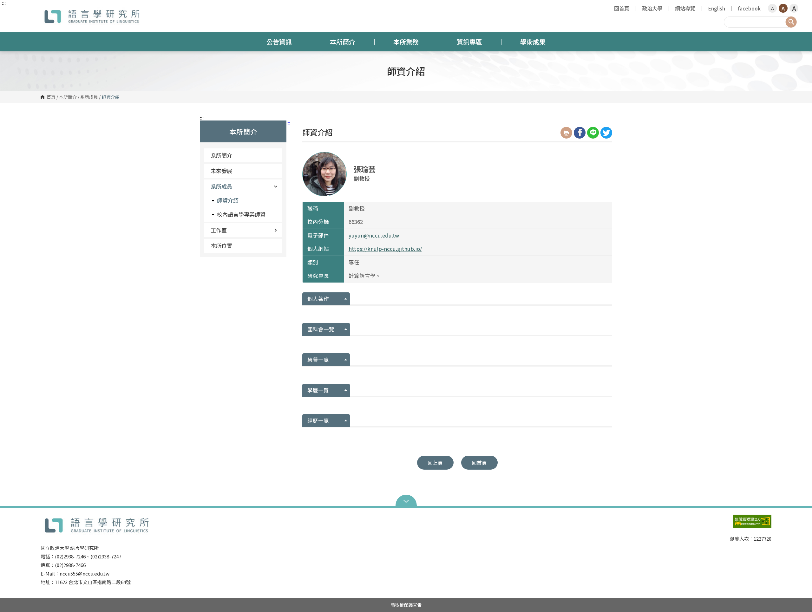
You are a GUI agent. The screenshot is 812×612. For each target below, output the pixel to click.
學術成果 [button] (533, 41)
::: (4, 2)
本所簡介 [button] (342, 41)
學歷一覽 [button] (318, 390)
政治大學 (652, 8)
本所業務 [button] (406, 41)
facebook (749, 8)
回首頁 (621, 8)
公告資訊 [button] (279, 41)
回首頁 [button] (479, 462)
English (716, 8)
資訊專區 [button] (469, 41)
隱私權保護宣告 (406, 605)
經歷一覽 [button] (318, 420)
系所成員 (89, 97)
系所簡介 (221, 155)
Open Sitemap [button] (406, 501)
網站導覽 (685, 8)
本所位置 (221, 246)
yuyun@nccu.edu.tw (374, 235)
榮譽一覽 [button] (318, 359)
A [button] (772, 8)
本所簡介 (68, 97)
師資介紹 (228, 200)
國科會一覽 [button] (320, 329)
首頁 (51, 97)
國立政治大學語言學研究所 (47, 11)
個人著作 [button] (318, 299)
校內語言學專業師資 (241, 214)
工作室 (219, 230)
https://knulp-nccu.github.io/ (385, 248)
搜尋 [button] (791, 22)
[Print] (566, 133)
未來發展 (221, 171)
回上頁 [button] (435, 462)
